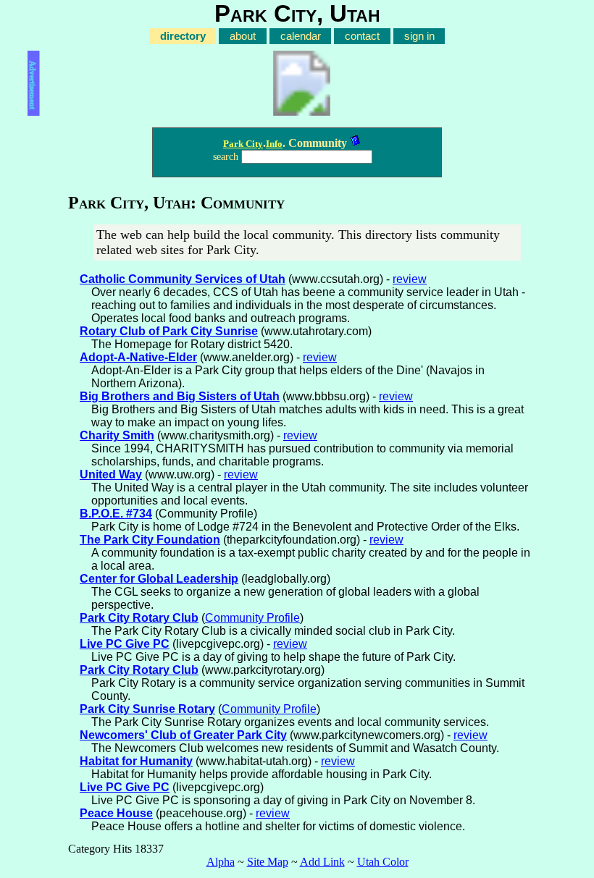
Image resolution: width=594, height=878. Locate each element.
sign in (419, 36)
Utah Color (383, 862)
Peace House (116, 813)
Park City (243, 143)
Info (274, 143)
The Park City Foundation (150, 539)
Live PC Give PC (125, 644)
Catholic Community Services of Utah (182, 279)
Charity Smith (117, 435)
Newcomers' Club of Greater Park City (183, 735)
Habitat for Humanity (136, 761)
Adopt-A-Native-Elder (138, 357)
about (243, 36)
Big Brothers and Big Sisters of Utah (180, 396)
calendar (300, 36)
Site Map (267, 862)
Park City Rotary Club (139, 618)
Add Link (322, 862)
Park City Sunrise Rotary (147, 709)
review (410, 279)
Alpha (220, 862)
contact (362, 36)
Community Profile (252, 618)
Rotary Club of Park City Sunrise (169, 331)
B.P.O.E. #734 (116, 513)
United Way (111, 474)
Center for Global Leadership (159, 579)
